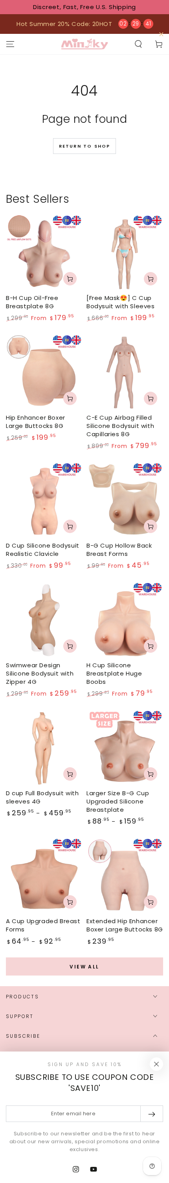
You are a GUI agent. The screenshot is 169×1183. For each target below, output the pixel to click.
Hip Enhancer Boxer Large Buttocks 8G (35, 421)
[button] (138, 44)
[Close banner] (161, 34)
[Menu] (10, 44)
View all (84, 966)
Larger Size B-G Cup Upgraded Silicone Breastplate (117, 801)
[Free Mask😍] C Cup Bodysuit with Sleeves (120, 302)
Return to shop (84, 146)
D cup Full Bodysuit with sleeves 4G (42, 797)
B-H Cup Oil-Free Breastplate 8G (32, 302)
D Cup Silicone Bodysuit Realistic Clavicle (42, 549)
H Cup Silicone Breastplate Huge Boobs (114, 673)
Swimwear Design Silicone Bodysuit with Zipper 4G (39, 673)
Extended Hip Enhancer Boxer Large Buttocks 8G (124, 925)
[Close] (156, 1064)
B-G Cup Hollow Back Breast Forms (119, 549)
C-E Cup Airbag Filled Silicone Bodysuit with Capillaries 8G (120, 425)
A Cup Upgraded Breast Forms (43, 925)
